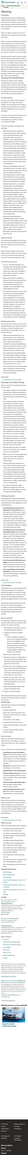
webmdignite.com (5, 996)
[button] (22, 2)
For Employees (5, 1136)
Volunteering (5, 1128)
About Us (3, 1131)
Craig (2, 1150)
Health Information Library (13, 5)
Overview (6, 939)
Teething (5, 894)
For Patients (4, 1124)
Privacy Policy (8, 991)
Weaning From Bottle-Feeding (12, 944)
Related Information (9, 955)
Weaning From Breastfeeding (9, 918)
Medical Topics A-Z (19, 1124)
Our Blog (16, 1126)
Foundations (17, 1128)
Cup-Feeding (7, 947)
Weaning (6, 7)
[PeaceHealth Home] (8, 2)
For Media (4, 1138)
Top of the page (5, 912)
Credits (5, 958)
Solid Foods (6, 950)
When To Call (7, 952)
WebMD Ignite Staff (9, 922)
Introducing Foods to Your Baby (12, 379)
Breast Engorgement (9, 875)
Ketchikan (8, 1150)
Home (2, 5)
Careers (3, 1126)
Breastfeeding (7, 877)
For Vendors (17, 1136)
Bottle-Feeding (7, 872)
